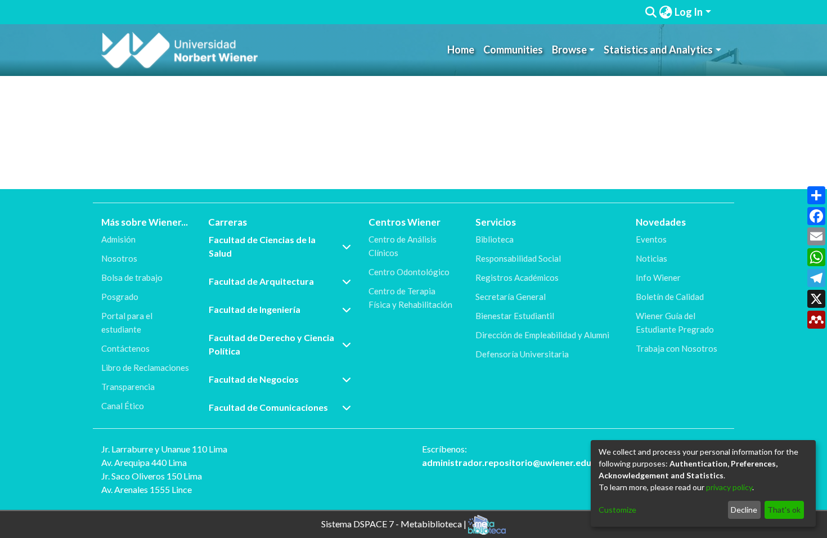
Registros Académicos (517, 277)
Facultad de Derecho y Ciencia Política (271, 344)
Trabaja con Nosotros (676, 348)
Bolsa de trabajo (132, 277)
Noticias (651, 258)
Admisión (118, 239)
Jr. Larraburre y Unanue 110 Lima (164, 448)
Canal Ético (122, 406)
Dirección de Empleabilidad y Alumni (542, 335)
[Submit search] (651, 12)
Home (460, 49)
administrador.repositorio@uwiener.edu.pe (513, 462)
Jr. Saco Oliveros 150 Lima (151, 475)
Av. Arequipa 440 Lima (144, 462)
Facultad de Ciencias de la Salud (262, 246)
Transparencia (128, 387)
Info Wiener (658, 277)
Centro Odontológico (409, 272)
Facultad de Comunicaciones (268, 407)
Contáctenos (125, 348)
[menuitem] (665, 12)
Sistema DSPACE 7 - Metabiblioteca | (394, 523)
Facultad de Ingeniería (254, 309)
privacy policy (729, 487)
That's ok (784, 509)
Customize (617, 509)
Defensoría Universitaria (522, 354)
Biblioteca (494, 239)
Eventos (651, 239)
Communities (513, 49)
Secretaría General (510, 297)
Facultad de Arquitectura (261, 281)
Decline (744, 509)
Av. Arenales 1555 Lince (146, 489)
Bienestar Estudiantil (514, 316)
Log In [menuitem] (689, 12)
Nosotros (119, 258)
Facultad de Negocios (254, 379)
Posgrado (119, 297)
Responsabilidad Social (518, 258)
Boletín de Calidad (670, 297)
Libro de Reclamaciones (145, 367)
